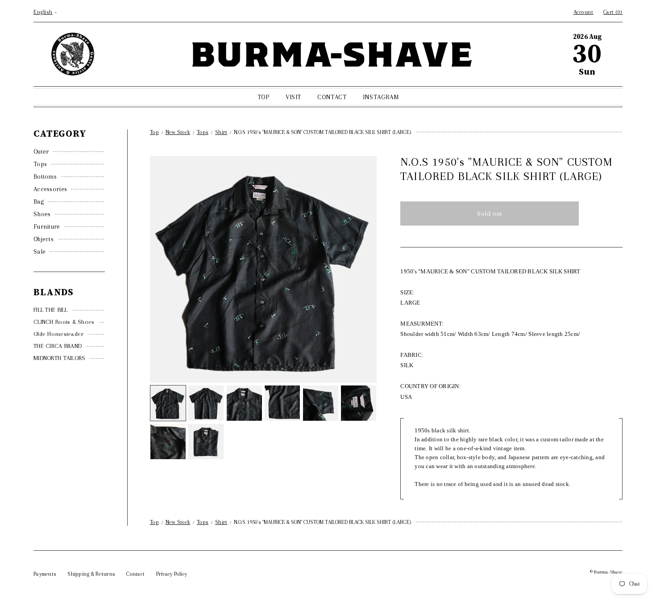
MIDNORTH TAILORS (59, 358)
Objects (43, 239)
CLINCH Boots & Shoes (64, 321)
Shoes (42, 214)
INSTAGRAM (381, 96)
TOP (263, 96)
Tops (40, 164)
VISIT (293, 96)
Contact (135, 574)
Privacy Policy (171, 574)
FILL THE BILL (50, 309)
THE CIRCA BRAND (57, 346)
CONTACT (331, 96)
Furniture (46, 226)
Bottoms (45, 176)
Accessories (50, 189)
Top (154, 132)
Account (583, 12)
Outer (41, 151)
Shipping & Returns (91, 574)
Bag (38, 201)
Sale (39, 251)
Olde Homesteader (58, 334)
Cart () (613, 12)
